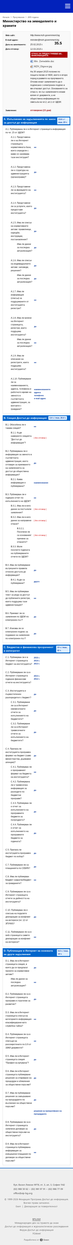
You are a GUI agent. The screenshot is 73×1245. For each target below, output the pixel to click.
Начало (6, 17)
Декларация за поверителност (40, 1206)
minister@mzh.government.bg (44, 40)
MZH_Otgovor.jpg (43, 66)
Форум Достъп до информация (37, 1229)
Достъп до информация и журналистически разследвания (36, 1226)
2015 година (33, 17)
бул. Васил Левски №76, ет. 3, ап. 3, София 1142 (39, 1184)
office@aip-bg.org (22, 1193)
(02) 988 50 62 (20, 1188)
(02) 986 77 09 (55, 1188)
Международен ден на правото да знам (36, 1222)
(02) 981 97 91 (38, 1188)
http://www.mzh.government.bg (45, 35)
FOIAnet (37, 1233)
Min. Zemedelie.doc (44, 61)
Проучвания (18, 17)
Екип (18, 1206)
